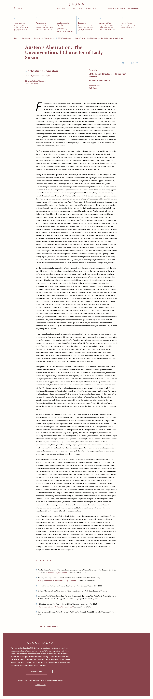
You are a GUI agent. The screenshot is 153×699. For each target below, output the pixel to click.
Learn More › (36, 671)
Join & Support (127, 23)
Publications (41, 23)
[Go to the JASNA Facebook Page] (52, 671)
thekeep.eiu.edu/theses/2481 (57, 573)
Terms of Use (41, 685)
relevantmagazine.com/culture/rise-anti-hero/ (55, 607)
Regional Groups (113, 8)
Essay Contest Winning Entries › (44, 38)
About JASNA (105, 23)
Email (137, 63)
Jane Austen (19, 23)
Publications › (26, 38)
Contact (122, 8)
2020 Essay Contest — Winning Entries (107, 75)
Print (126, 63)
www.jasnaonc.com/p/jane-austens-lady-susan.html (57, 581)
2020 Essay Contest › (65, 38)
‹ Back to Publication (49, 626)
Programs (82, 23)
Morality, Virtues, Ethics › (99, 80)
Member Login (133, 8)
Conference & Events (63, 24)
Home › (16, 38)
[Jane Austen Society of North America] (76, 6)
